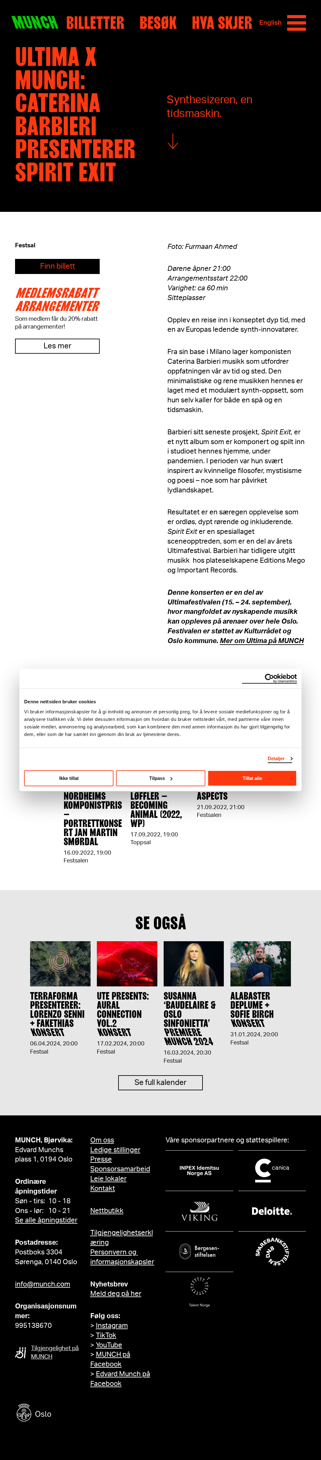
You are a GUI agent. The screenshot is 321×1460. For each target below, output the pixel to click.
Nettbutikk (107, 1210)
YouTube (109, 1345)
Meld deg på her (115, 1293)
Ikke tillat (69, 778)
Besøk (158, 23)
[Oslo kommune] (62, 1413)
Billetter (95, 23)
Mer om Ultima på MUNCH (262, 640)
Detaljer (276, 758)
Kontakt (102, 1188)
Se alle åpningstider (46, 1220)
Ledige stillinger (115, 1149)
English (270, 22)
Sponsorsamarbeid (120, 1169)
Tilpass (157, 778)
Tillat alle (252, 778)
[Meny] (296, 23)
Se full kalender (160, 1083)
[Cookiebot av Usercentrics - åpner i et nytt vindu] (269, 679)
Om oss (102, 1140)
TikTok (106, 1335)
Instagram (112, 1325)
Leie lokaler (108, 1178)
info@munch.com (42, 1284)
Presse (101, 1159)
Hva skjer (222, 23)
